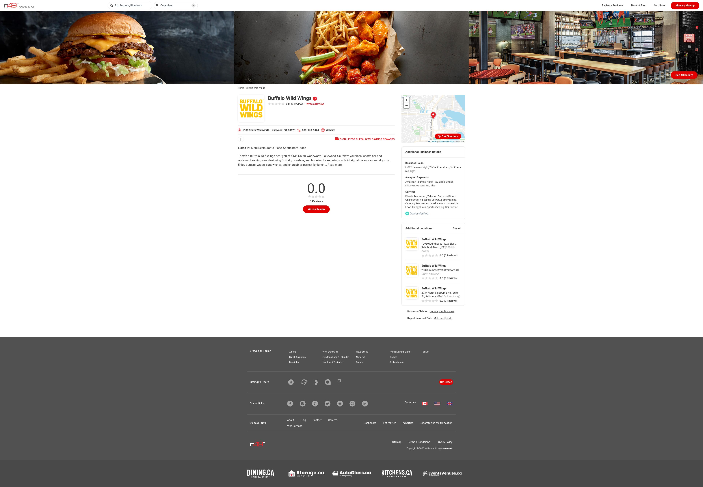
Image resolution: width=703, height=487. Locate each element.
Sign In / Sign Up (685, 5)
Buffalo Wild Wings (433, 239)
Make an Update (443, 318)
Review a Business (613, 5)
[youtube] (340, 404)
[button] (433, 115)
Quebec (393, 357)
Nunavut (360, 357)
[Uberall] (307, 382)
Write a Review (315, 103)
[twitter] (327, 404)
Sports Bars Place (294, 148)
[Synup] (319, 382)
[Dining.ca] (261, 473)
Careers (332, 420)
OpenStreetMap (447, 141)
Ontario (359, 362)
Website (330, 130)
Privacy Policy (444, 442)
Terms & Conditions (419, 442)
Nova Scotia (362, 352)
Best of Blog (638, 5)
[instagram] (302, 404)
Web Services (294, 425)
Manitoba (294, 362)
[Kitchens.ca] (397, 473)
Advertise (408, 423)
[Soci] (339, 382)
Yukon (426, 352)
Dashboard (370, 423)
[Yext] (293, 382)
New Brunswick (330, 352)
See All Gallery (684, 75)
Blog (303, 420)
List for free (389, 423)
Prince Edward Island (400, 352)
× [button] (193, 5)
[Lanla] (330, 382)
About (290, 420)
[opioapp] (352, 404)
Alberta (292, 352)
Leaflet (433, 141)
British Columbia (297, 357)
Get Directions (449, 136)
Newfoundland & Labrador (336, 357)
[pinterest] (315, 404)
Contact (317, 420)
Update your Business (442, 311)
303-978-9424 (310, 130)
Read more (335, 164)
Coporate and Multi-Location (436, 423)
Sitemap (396, 442)
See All (457, 228)
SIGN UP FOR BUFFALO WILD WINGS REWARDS (367, 139)
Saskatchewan (397, 362)
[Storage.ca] (306, 473)
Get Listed (660, 5)
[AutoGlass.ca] (351, 474)
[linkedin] (365, 404)
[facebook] (241, 139)
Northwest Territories (333, 362)
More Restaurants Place (266, 148)
